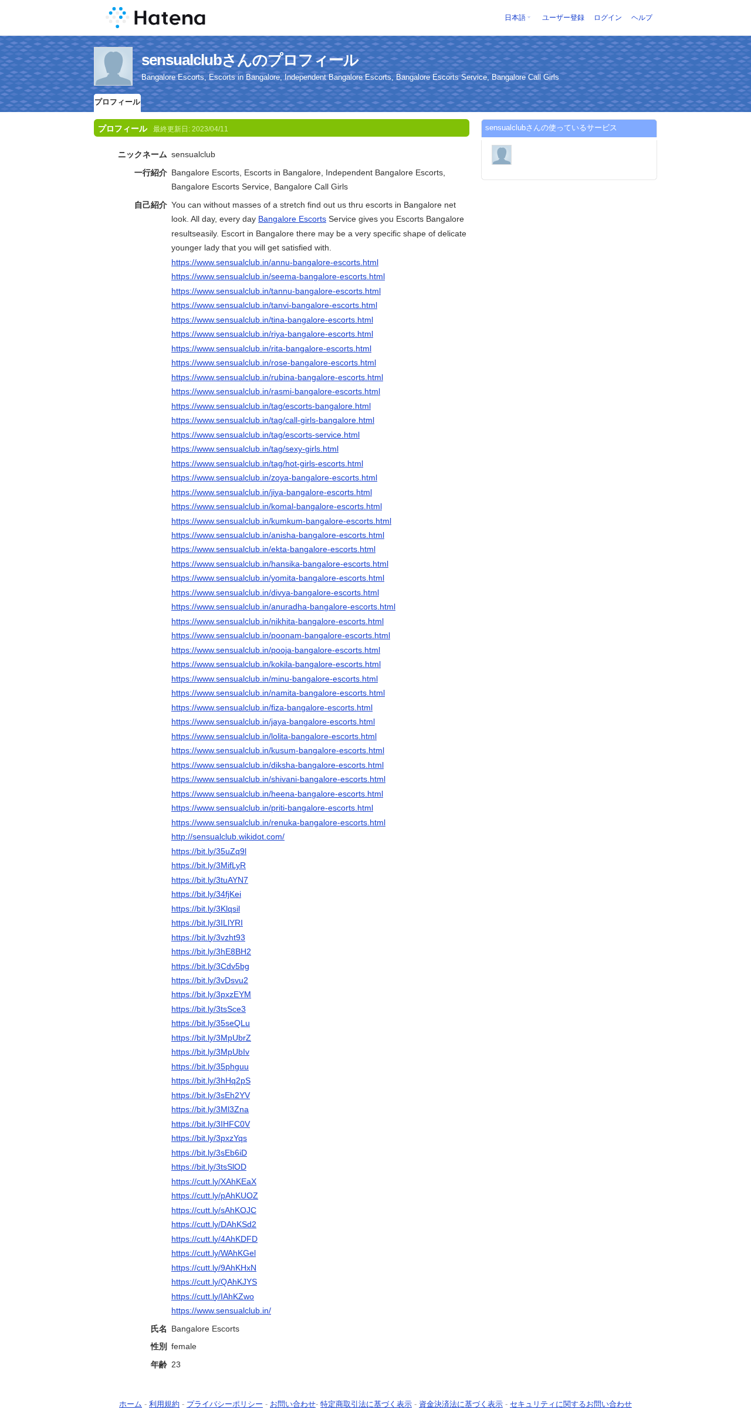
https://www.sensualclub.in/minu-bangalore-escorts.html (274, 678)
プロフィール (117, 101)
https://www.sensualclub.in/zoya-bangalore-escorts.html (274, 477)
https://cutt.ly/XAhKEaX (213, 1181)
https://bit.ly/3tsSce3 (208, 1009)
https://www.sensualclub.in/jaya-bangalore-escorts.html (273, 721)
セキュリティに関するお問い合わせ (571, 1404)
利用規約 (164, 1404)
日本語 (515, 17)
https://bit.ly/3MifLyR (208, 865)
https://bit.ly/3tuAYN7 (209, 880)
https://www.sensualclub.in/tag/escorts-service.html (265, 434)
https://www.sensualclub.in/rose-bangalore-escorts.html (273, 362)
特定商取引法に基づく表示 (366, 1404)
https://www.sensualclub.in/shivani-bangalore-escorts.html (278, 779)
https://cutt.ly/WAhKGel (213, 1253)
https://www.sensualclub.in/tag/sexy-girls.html (255, 448)
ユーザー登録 (563, 17)
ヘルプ (641, 17)
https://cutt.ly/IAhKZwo (212, 1296)
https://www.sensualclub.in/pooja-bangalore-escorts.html (275, 650)
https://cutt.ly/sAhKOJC (213, 1210)
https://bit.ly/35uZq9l (208, 851)
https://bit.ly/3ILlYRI (207, 922)
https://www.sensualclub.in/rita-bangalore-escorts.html (271, 348)
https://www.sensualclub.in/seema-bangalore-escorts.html (278, 276)
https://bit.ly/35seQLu (210, 1023)
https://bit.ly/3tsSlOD (208, 1166)
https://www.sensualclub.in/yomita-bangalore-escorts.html (277, 577)
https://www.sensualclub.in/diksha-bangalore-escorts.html (277, 765)
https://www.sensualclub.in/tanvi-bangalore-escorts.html (274, 305)
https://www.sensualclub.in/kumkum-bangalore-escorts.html (281, 521)
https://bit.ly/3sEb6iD (209, 1152)
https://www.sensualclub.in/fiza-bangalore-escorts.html (272, 707)
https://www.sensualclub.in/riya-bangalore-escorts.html (272, 333)
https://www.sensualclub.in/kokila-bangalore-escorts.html (276, 664)
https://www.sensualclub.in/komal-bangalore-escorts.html (276, 506)
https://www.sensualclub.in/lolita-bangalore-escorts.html (274, 736)
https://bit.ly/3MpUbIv (210, 1051)
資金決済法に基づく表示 (461, 1404)
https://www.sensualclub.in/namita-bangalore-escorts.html (278, 692)
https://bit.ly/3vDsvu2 (209, 980)
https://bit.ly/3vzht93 (208, 937)
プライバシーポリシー (225, 1404)
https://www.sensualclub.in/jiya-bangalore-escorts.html (271, 492)
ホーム (130, 1404)
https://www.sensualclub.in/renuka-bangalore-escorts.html (278, 822)
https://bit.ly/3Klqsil (205, 908)
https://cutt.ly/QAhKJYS (214, 1281)
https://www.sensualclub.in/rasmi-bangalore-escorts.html (275, 391)
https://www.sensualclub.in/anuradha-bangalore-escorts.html (283, 606)
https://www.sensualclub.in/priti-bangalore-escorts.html (272, 807)
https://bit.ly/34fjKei (206, 894)
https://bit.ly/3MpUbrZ (211, 1037)
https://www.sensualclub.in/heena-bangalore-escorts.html (277, 793)
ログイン (608, 17)
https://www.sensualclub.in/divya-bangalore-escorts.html (275, 592)
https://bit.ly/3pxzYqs (209, 1138)
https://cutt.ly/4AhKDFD (214, 1239)
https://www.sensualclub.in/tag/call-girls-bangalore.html (272, 420)
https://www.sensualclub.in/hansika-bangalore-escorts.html (279, 563)
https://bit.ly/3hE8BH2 (211, 951)
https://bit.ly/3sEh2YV (210, 1095)
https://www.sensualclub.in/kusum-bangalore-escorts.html (277, 750)
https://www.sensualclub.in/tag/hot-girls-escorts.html (267, 463)
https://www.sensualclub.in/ (221, 1310)
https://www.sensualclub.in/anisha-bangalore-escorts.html (277, 535)
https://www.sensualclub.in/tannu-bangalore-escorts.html (276, 291)
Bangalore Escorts (292, 218)
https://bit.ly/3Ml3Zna (210, 1109)
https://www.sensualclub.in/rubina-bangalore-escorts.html (277, 377)
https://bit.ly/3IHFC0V (210, 1124)
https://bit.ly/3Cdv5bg (210, 966)
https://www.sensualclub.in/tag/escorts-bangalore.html (271, 406)
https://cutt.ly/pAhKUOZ (214, 1195)
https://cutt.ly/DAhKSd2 (213, 1224)
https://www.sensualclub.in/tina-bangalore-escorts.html (272, 319)
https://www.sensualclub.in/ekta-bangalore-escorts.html (273, 549)
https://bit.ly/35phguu (210, 1066)
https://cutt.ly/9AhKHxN (213, 1267)
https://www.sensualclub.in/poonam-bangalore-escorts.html (280, 635)
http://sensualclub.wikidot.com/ (228, 836)
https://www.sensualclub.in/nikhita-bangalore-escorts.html (277, 621)
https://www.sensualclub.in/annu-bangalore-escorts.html (274, 262)
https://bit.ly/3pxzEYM (211, 994)
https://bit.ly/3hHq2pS (211, 1080)
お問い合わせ (293, 1404)
